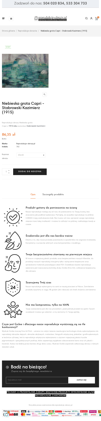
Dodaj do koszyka (29, 172)
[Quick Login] (90, 19)
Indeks (5, 147)
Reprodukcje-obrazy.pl (25, 144)
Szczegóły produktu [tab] (53, 194)
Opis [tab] (33, 194)
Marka (4, 144)
